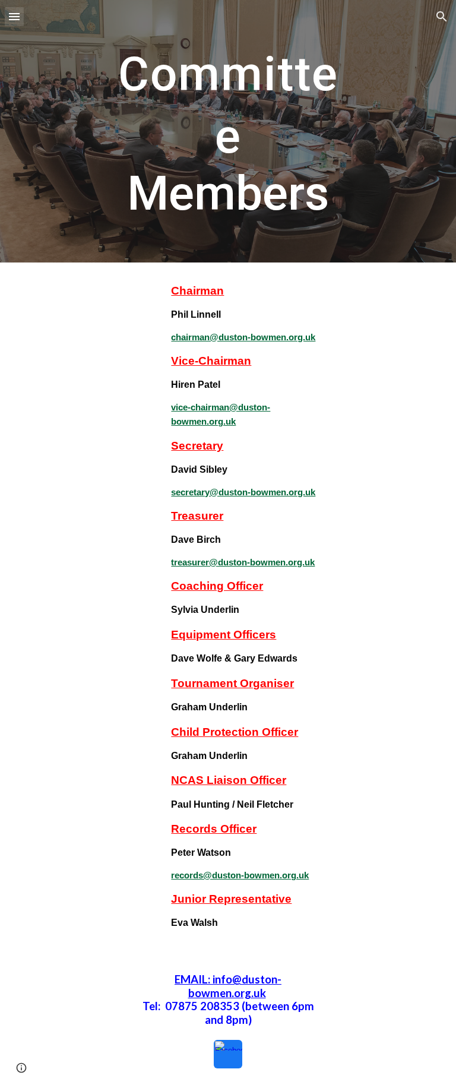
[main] (228, 131)
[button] (14, 16)
